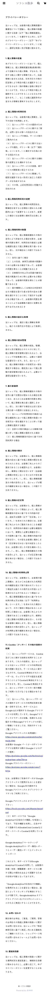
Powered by (21, 990)
